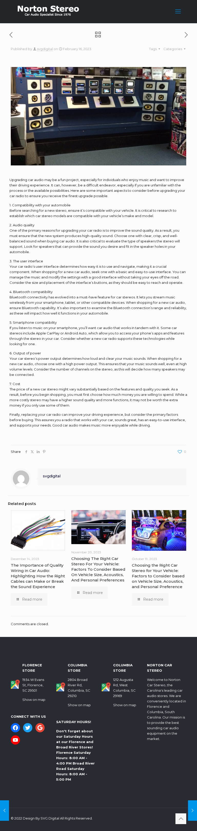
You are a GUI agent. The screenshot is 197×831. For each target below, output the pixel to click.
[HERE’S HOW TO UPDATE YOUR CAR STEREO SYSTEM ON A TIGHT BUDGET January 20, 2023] (4, 810)
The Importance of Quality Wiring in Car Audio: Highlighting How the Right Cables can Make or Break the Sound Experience (38, 576)
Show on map (33, 700)
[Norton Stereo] (48, 11)
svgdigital (45, 49)
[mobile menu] (178, 11)
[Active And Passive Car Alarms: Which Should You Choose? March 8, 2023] (192, 810)
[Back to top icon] (180, 818)
